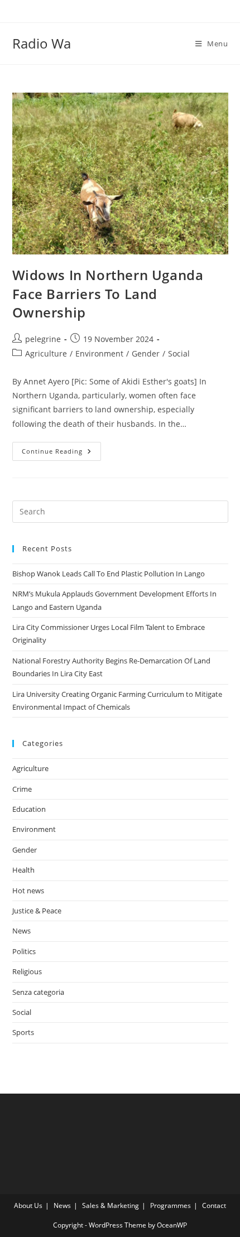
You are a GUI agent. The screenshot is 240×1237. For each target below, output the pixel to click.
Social (179, 353)
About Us (28, 1205)
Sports (23, 1032)
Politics (24, 951)
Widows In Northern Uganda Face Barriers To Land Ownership (108, 293)
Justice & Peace (36, 911)
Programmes (170, 1205)
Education (29, 809)
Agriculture (46, 353)
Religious (27, 971)
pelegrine (43, 339)
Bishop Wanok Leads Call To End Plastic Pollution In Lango (108, 574)
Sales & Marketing (110, 1205)
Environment (99, 353)
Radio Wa (41, 43)
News (21, 931)
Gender (146, 353)
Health (23, 870)
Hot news (28, 890)
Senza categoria (38, 992)
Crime (22, 789)
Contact (214, 1205)
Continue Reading (61, 453)
